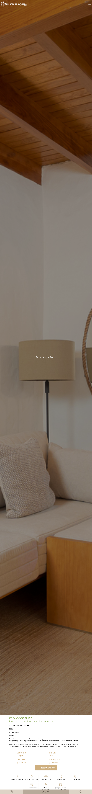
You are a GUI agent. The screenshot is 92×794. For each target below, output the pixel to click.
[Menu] (89, 3)
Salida (52, 753)
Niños (55, 760)
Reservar (46, 791)
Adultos (21, 760)
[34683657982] (80, 792)
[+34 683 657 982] (11, 792)
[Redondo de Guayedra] (14, 4)
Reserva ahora (48, 768)
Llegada (21, 753)
